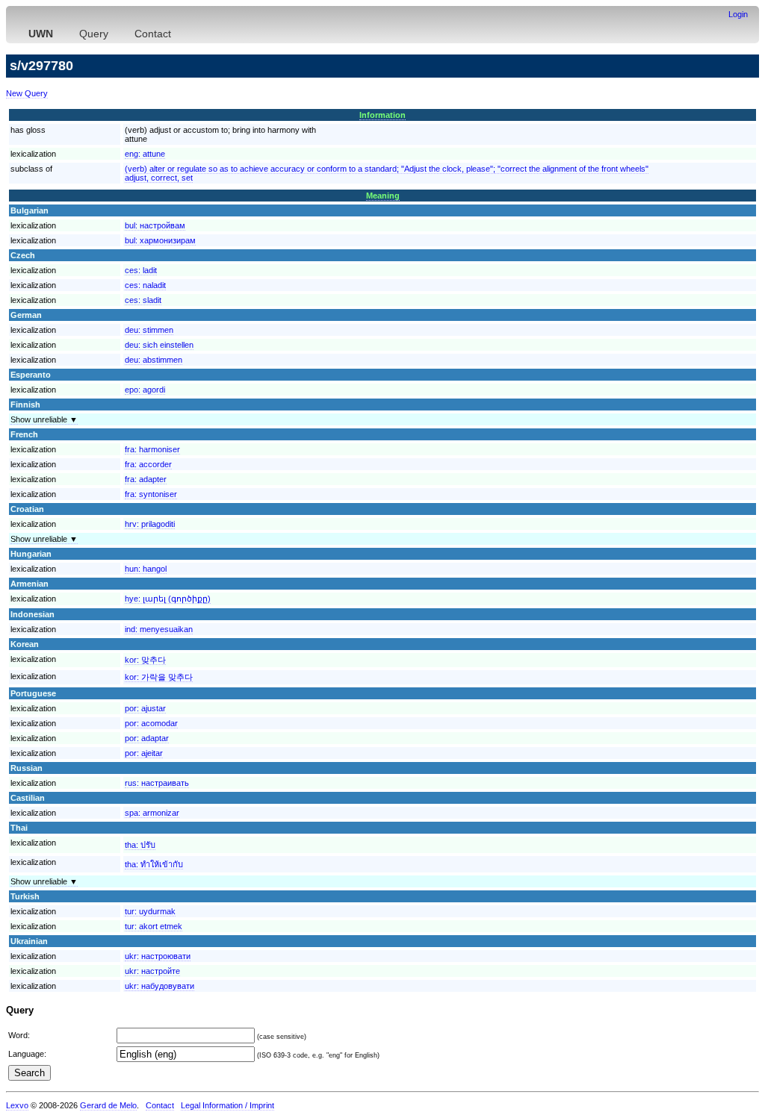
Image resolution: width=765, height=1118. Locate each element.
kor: (145, 659)
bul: (155, 225)
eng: (145, 153)
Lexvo (17, 1105)
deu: (149, 329)
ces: (141, 270)
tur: (150, 911)
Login (738, 14)
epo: (145, 389)
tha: (140, 844)
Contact (152, 34)
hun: (146, 568)
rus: (157, 782)
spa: (152, 812)
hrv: (150, 523)
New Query (27, 93)
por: (145, 708)
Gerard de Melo (108, 1105)
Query (93, 34)
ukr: (158, 956)
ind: (159, 629)
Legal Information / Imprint (227, 1105)
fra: (152, 449)
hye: (168, 598)
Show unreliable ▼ (44, 419)
